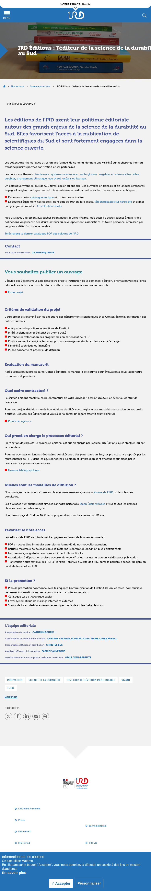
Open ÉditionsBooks (92, 504)
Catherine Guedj (43, 632)
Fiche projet (15, 292)
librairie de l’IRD (103, 492)
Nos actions (17, 86)
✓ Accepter (61, 883)
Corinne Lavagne (58, 638)
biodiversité (42, 174)
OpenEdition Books (49, 206)
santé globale (88, 174)
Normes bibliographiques (24, 470)
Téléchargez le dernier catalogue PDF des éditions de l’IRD (41, 233)
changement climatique (32, 178)
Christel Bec (54, 645)
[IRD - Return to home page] (76, 15)
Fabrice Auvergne (53, 651)
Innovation (14, 680)
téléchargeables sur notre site (113, 201)
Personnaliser (89, 883)
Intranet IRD (24, 831)
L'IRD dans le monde (29, 808)
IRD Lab (93, 843)
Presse (21, 820)
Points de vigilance (20, 421)
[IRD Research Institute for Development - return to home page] (75, 783)
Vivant (126, 680)
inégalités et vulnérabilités (115, 174)
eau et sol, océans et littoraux (67, 178)
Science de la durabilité (44, 680)
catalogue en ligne (42, 197)
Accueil (4, 86)
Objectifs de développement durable (91, 680)
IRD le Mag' (24, 843)
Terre (10, 688)
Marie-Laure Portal (104, 638)
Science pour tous (40, 86)
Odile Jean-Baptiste (78, 657)
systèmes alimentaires (64, 174)
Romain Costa (80, 638)
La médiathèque (97, 826)
